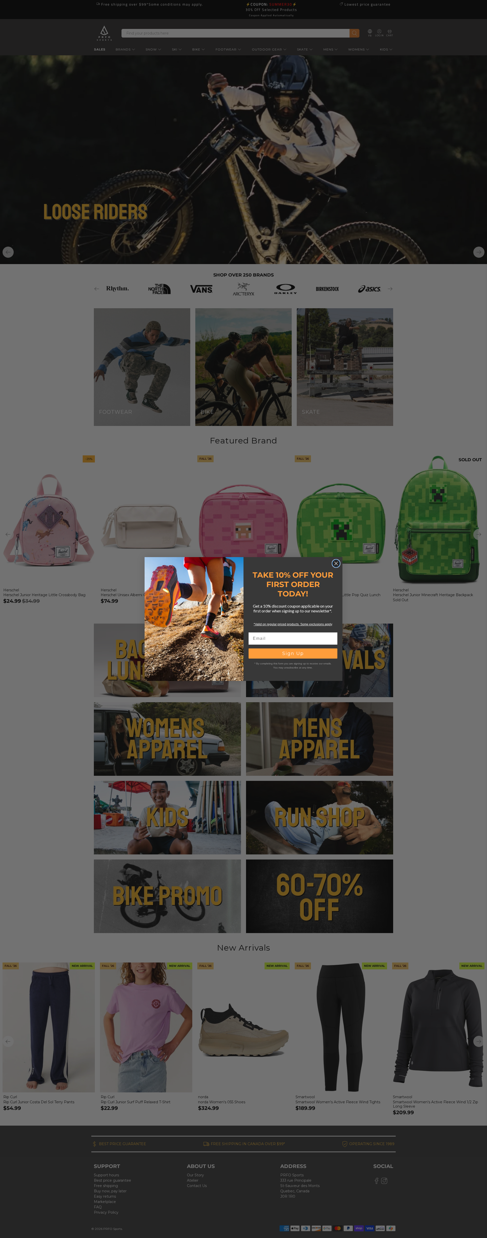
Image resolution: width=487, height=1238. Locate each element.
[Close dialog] (336, 563)
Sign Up (293, 653)
